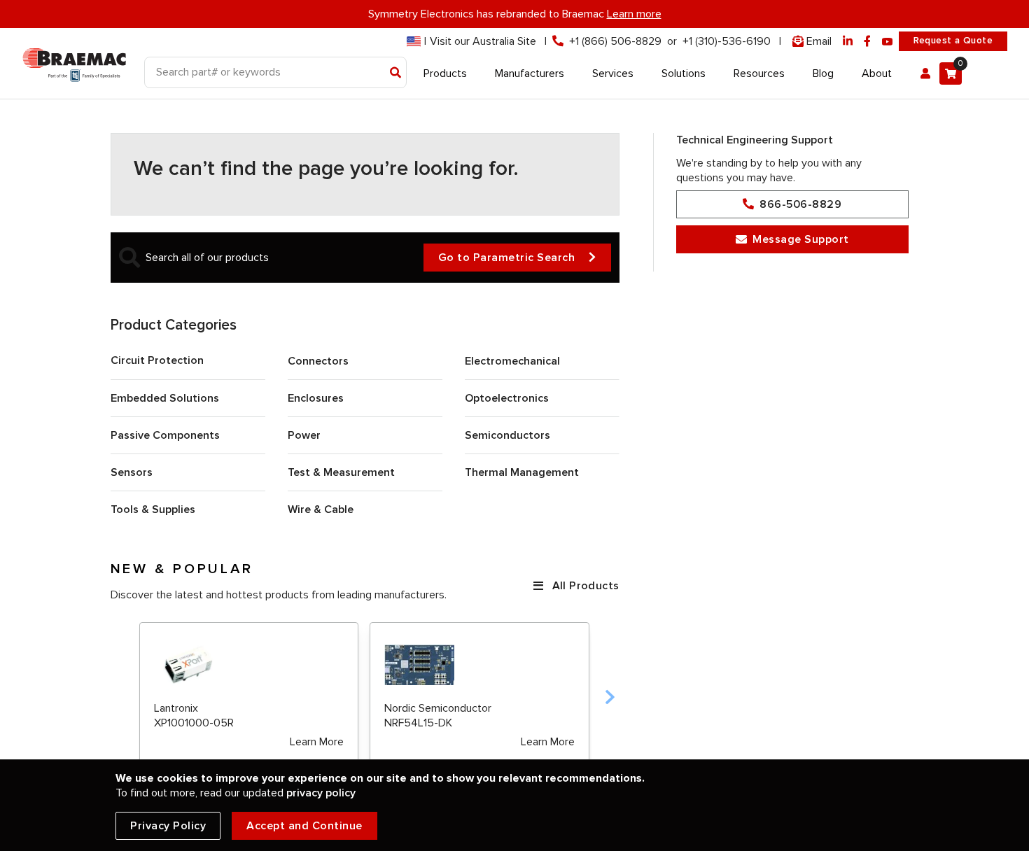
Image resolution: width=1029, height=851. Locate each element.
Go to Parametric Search (506, 257)
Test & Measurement (341, 472)
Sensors (132, 472)
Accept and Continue (304, 825)
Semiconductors (507, 435)
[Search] (395, 73)
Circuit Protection (157, 360)
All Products (585, 585)
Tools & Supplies (153, 509)
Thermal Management (522, 472)
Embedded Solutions (165, 398)
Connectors (318, 361)
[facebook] (867, 41)
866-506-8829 (800, 204)
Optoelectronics (507, 398)
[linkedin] (847, 41)
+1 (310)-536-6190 (726, 41)
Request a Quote (953, 40)
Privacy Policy (168, 825)
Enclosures (316, 398)
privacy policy (321, 793)
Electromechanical (512, 361)
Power (304, 435)
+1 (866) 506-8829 (615, 41)
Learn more (634, 14)
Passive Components (165, 435)
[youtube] (887, 41)
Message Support (800, 239)
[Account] (925, 73)
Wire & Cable (321, 509)
